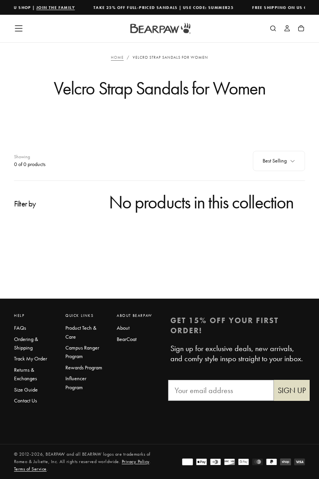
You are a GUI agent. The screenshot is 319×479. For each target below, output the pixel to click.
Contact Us (25, 400)
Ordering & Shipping (26, 343)
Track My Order (30, 358)
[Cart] (301, 29)
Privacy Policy (135, 461)
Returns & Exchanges (25, 374)
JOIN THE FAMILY (53, 7)
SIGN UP (292, 390)
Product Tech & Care (80, 332)
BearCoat (127, 339)
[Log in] (287, 29)
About (123, 327)
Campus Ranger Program (82, 352)
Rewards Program (83, 367)
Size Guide (26, 389)
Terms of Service (30, 469)
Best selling (275, 160)
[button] (18, 28)
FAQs (20, 327)
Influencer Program (75, 382)
